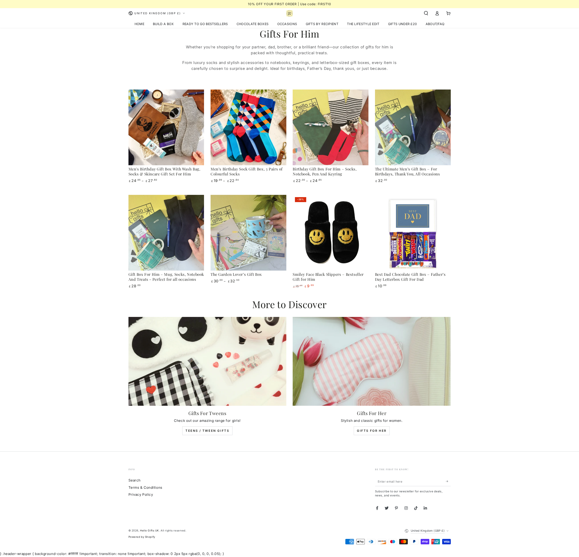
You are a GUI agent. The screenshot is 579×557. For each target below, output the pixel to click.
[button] (426, 13)
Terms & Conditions (145, 487)
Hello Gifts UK (149, 530)
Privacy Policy (140, 494)
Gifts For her (372, 430)
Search (134, 480)
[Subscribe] (448, 481)
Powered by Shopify (141, 536)
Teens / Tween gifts (207, 430)
